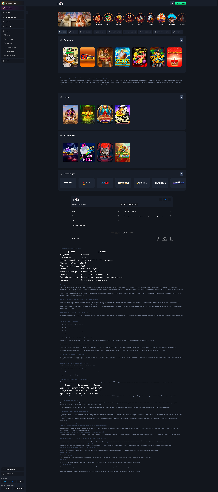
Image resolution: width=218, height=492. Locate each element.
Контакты (75, 216)
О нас (73, 211)
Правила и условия (130, 211)
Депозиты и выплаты (78, 225)
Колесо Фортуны (11, 3)
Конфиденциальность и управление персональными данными (143, 216)
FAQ (73, 220)
